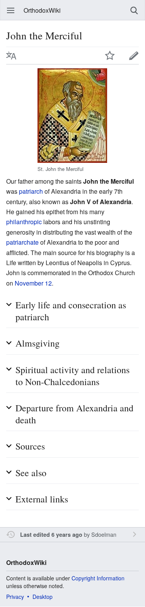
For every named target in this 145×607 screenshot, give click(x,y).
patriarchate (22, 242)
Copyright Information (98, 578)
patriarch (31, 191)
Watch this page (110, 56)
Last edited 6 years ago (51, 534)
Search (134, 10)
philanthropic (24, 221)
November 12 (33, 283)
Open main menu (11, 10)
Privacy (15, 596)
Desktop (42, 596)
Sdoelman (103, 534)
